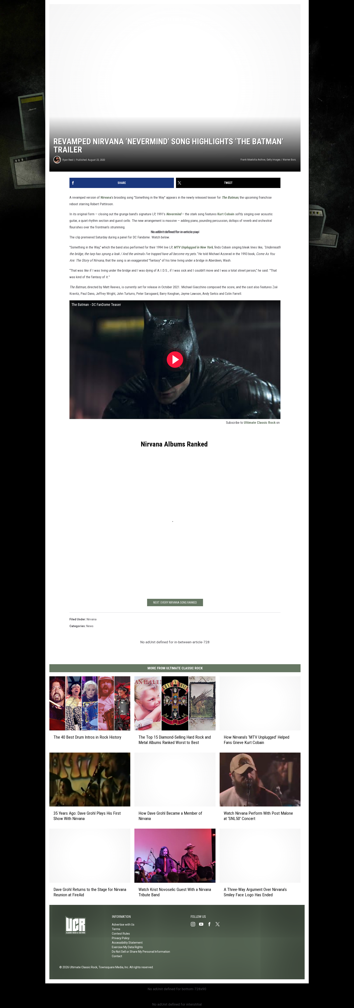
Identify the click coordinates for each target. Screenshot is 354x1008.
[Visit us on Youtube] (203, 924)
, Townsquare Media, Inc (112, 967)
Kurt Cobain (225, 214)
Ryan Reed (67, 159)
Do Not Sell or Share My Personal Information (141, 951)
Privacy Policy (120, 938)
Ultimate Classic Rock (260, 422)
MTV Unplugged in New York (193, 247)
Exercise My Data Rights (127, 947)
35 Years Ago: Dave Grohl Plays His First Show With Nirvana (87, 816)
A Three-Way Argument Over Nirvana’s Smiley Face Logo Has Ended (255, 892)
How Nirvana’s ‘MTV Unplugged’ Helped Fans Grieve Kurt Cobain (256, 740)
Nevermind (173, 214)
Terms (116, 929)
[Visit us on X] (219, 924)
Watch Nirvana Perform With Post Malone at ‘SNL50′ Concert (258, 816)
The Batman (230, 197)
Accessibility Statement (127, 942)
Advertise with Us (123, 924)
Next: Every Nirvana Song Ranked (175, 602)
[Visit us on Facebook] (211, 924)
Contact (117, 956)
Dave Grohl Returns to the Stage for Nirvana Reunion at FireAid (89, 892)
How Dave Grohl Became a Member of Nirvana (170, 816)
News (89, 626)
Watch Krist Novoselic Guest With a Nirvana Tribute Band (174, 892)
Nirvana (106, 197)
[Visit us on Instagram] (195, 924)
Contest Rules (121, 933)
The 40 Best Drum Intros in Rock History (87, 737)
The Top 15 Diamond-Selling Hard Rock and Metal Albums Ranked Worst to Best (174, 740)
